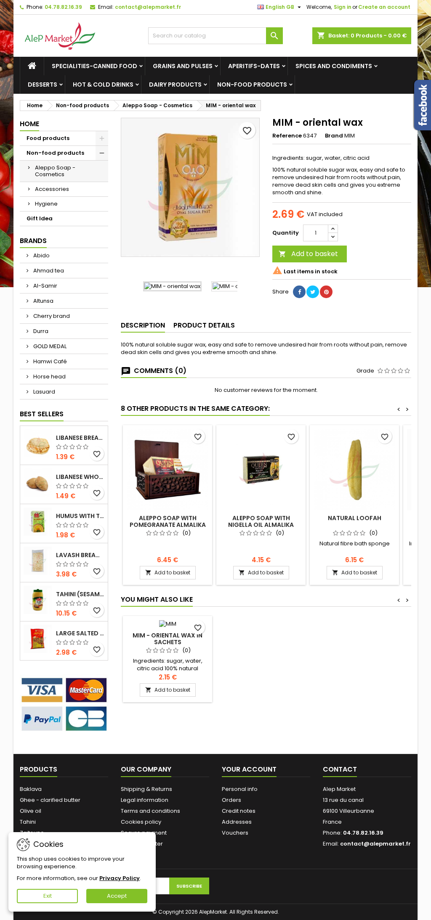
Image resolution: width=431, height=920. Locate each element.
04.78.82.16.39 (63, 7)
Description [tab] (143, 325)
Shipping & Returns (146, 789)
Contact (340, 769)
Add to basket (308, 254)
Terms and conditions (150, 811)
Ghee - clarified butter (50, 800)
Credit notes (238, 811)
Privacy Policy (119, 878)
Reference (287, 136)
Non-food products (252, 84)
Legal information (144, 800)
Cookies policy (141, 822)
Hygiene (46, 204)
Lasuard (43, 392)
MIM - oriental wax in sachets (167, 638)
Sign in (342, 7)
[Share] (299, 292)
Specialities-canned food (94, 66)
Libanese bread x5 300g (80, 437)
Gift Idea (40, 218)
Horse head (49, 377)
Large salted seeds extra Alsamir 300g (80, 633)
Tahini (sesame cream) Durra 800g (80, 594)
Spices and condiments (333, 66)
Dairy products (175, 84)
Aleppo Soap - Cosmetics (55, 171)
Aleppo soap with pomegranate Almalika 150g (168, 525)
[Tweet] (312, 292)
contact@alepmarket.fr (148, 7)
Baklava (31, 789)
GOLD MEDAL (49, 346)
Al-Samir (44, 286)
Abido (41, 255)
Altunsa (42, 301)
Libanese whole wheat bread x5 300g (80, 476)
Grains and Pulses (183, 66)
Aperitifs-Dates (254, 66)
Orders (231, 800)
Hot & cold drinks (103, 84)
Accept (117, 896)
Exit (47, 896)
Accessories (52, 189)
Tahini (28, 822)
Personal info (240, 789)
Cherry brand (51, 316)
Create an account (384, 7)
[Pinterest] (326, 292)
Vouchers (235, 833)
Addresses (237, 822)
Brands (33, 241)
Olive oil (30, 811)
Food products (48, 138)
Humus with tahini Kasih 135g (80, 516)
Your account (249, 769)
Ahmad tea (48, 271)
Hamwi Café (49, 361)
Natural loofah (354, 518)
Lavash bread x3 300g (80, 555)
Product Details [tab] (204, 325)
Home (29, 124)
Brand (334, 136)
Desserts (42, 84)
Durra (40, 331)
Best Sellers (42, 414)
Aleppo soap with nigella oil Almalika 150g (261, 525)
